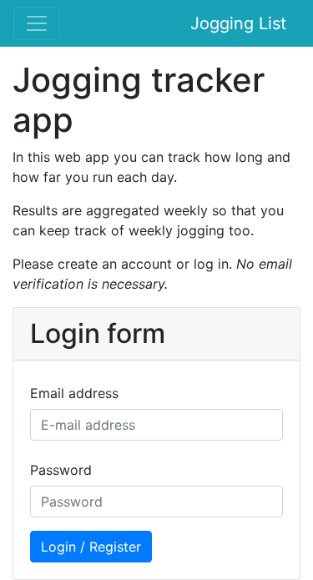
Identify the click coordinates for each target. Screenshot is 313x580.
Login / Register (91, 546)
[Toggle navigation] (36, 23)
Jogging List (238, 23)
